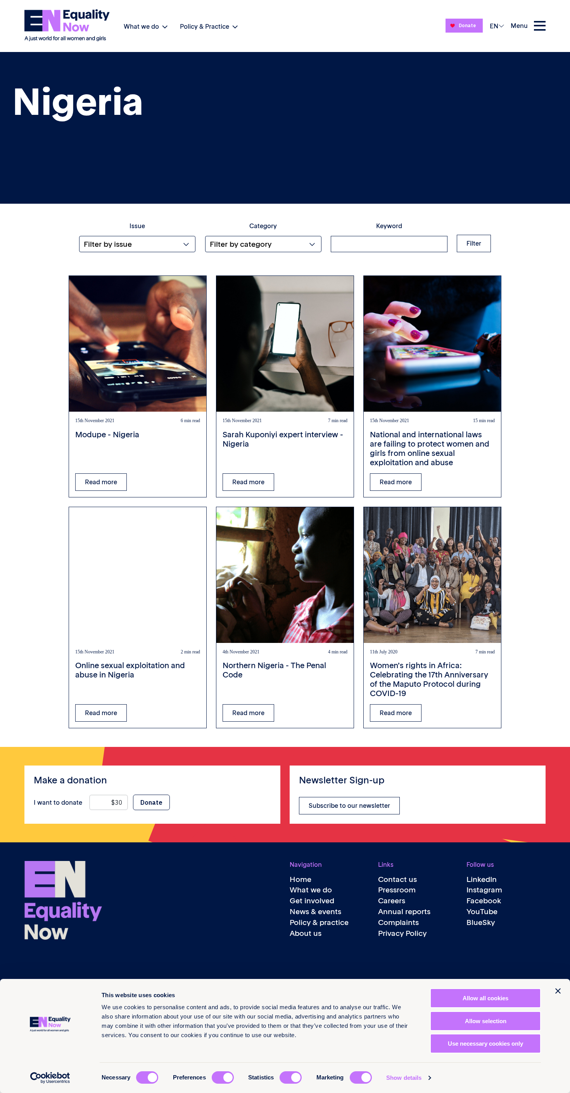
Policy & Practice (204, 26)
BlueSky (480, 922)
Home (300, 879)
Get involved (312, 900)
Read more (101, 482)
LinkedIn (481, 879)
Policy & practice (319, 922)
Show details (403, 1077)
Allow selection (485, 1021)
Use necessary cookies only (485, 1043)
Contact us (397, 879)
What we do (141, 26)
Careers (391, 900)
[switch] (223, 1077)
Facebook (483, 900)
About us (305, 933)
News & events (315, 911)
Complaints (398, 922)
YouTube (481, 911)
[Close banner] (558, 991)
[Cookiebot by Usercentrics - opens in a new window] (50, 1078)
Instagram (484, 889)
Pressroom (397, 889)
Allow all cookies (485, 998)
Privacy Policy (402, 933)
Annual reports (404, 911)
